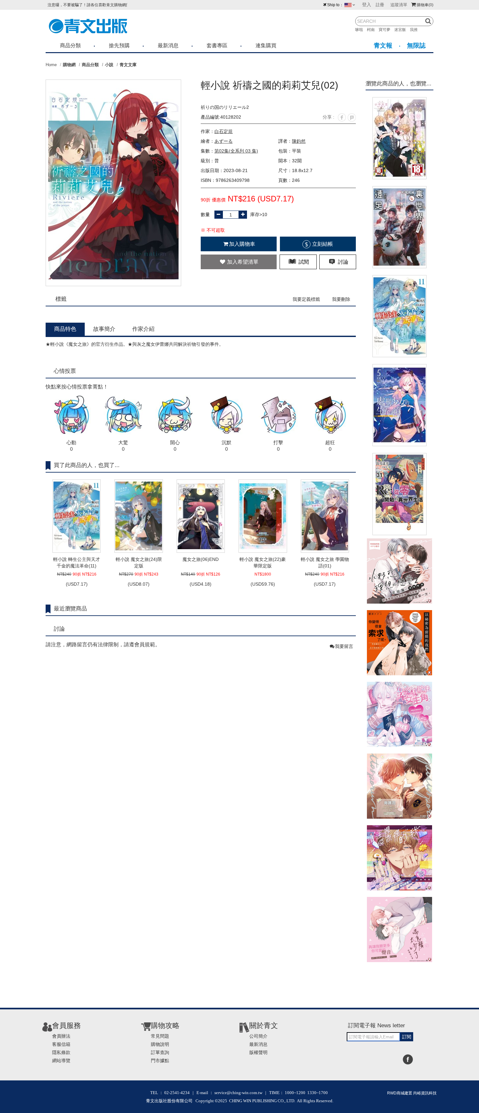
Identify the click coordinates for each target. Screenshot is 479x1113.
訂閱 (406, 1036)
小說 (109, 64)
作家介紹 (143, 329)
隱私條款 (61, 1052)
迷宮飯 (402, 30)
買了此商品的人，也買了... (87, 465)
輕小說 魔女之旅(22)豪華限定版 (263, 562)
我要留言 (344, 646)
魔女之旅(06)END (200, 559)
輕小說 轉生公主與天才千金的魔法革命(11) (76, 562)
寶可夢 (386, 30)
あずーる (223, 141)
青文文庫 (128, 64)
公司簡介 (258, 1036)
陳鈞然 (299, 141)
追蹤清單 (398, 4)
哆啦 (361, 30)
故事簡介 (104, 329)
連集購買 (265, 45)
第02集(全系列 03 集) (236, 151)
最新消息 (168, 45)
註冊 (380, 4)
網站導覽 (61, 1060)
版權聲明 (258, 1052)
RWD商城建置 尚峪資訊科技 (412, 1093)
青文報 (383, 45)
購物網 (69, 64)
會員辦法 (61, 1036)
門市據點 (160, 1060)
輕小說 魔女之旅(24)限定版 (139, 562)
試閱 (303, 262)
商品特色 (65, 329)
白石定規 (223, 131)
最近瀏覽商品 (70, 609)
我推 (416, 30)
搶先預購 (119, 45)
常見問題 (160, 1036)
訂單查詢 (160, 1052)
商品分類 (70, 45)
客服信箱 (61, 1044)
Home (51, 64)
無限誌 (416, 45)
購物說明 (160, 1044)
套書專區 (217, 45)
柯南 (373, 30)
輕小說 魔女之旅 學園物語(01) (325, 562)
